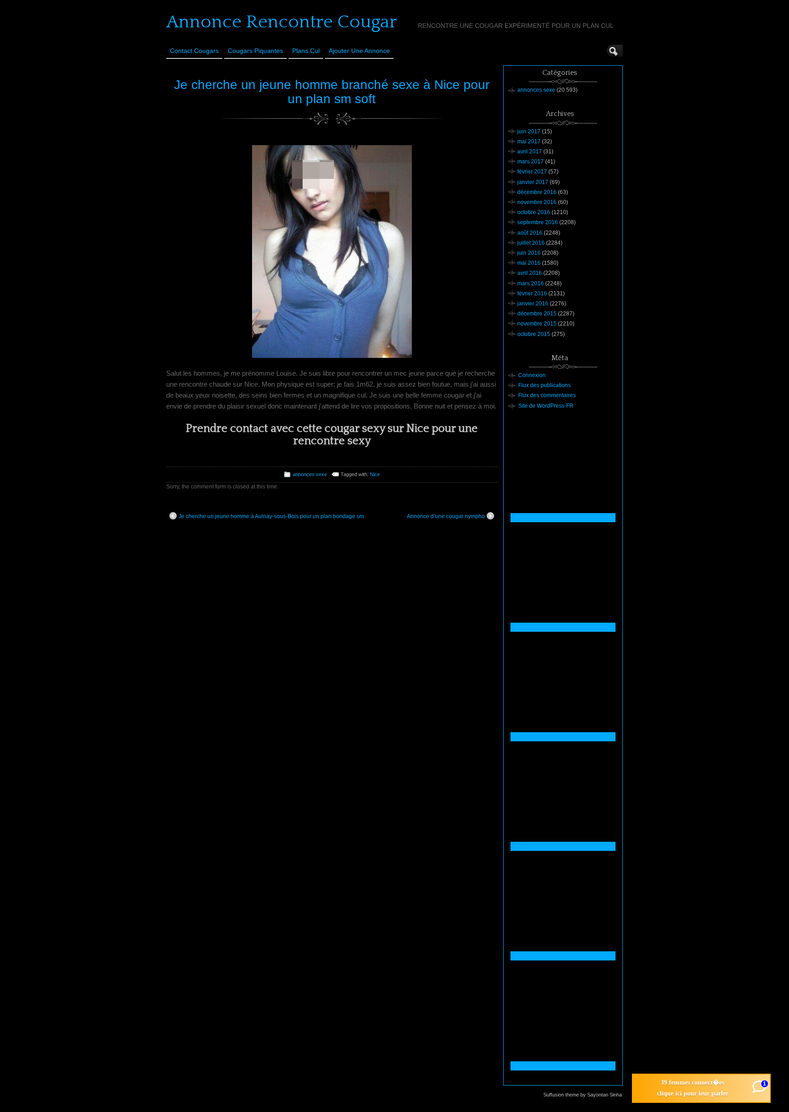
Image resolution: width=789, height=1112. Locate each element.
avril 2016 (529, 273)
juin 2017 (529, 131)
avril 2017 (529, 151)
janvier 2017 (532, 182)
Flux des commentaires (547, 395)
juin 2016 (529, 253)
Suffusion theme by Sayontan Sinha (582, 1094)
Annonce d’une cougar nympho (446, 516)
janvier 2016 (532, 303)
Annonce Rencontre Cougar (281, 22)
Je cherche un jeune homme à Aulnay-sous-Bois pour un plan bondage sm (271, 516)
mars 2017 (530, 161)
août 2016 (529, 233)
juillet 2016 (531, 243)
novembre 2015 (537, 323)
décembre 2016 (537, 192)
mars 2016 (530, 283)
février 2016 (532, 293)
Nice (375, 474)
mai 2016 (529, 263)
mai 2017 (529, 141)
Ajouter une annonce (359, 50)
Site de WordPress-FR (545, 406)
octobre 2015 (533, 334)
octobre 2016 (533, 212)
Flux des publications (544, 385)
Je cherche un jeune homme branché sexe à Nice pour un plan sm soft (331, 92)
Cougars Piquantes (255, 50)
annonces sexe (310, 474)
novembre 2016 (537, 202)
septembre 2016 (537, 222)
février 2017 (532, 171)
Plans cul (306, 50)
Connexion (532, 375)
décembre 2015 (537, 313)
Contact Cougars (194, 50)
